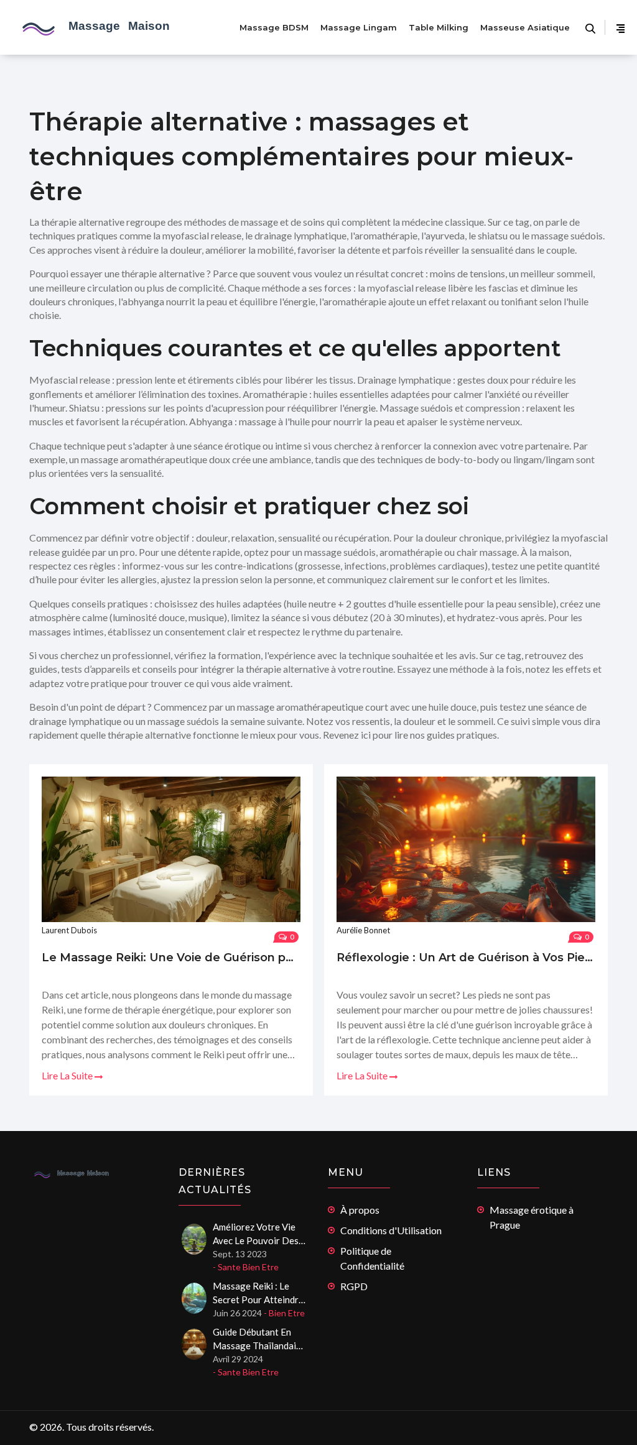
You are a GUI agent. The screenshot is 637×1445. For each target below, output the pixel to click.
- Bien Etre (284, 1313)
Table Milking (438, 27)
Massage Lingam (358, 27)
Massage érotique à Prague (532, 1217)
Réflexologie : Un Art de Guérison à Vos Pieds (466, 957)
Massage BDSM (274, 27)
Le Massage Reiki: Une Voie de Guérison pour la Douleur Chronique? (171, 957)
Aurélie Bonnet (363, 930)
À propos (359, 1210)
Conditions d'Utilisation (391, 1230)
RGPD (354, 1286)
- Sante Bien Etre (246, 1267)
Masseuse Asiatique (525, 27)
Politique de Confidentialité (372, 1258)
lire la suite (68, 1075)
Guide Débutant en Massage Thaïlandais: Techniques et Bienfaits (258, 1339)
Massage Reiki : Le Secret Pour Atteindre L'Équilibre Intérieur (258, 1293)
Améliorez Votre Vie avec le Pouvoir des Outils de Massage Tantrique (256, 1234)
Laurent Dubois (69, 930)
